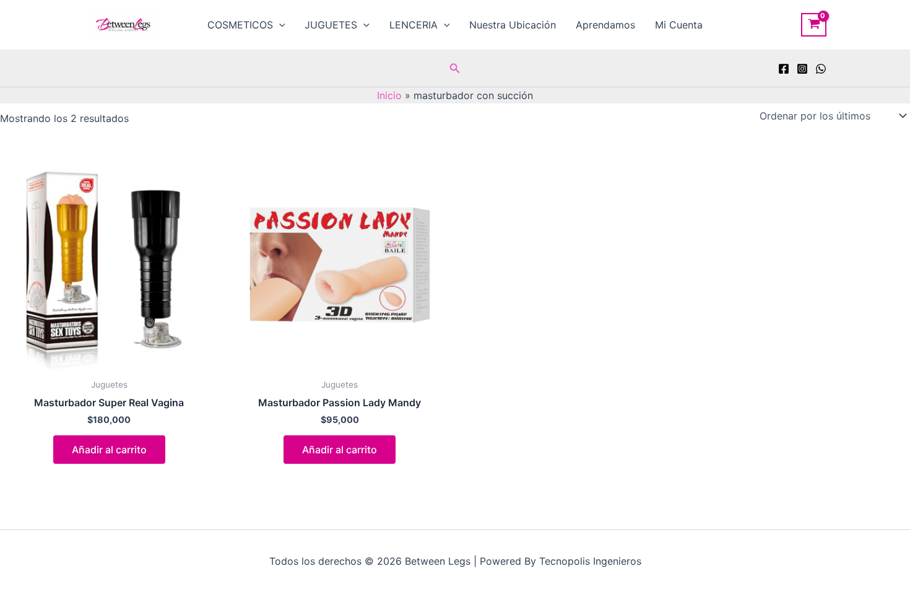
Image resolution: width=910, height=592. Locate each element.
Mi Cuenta (679, 25)
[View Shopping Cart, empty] (813, 25)
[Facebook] (783, 68)
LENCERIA (413, 25)
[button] (279, 25)
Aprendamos (605, 25)
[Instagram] (802, 68)
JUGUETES (331, 25)
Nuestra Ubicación (512, 25)
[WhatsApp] (820, 68)
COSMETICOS (240, 25)
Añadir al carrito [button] (109, 449)
